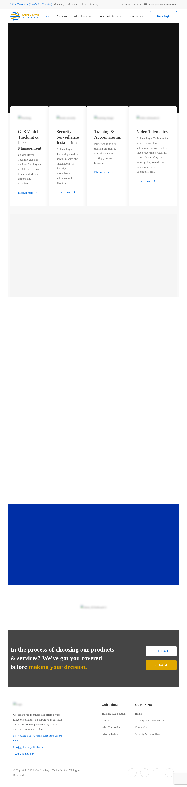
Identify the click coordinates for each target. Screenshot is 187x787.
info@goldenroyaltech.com (28, 747)
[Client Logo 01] (94, 607)
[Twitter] (132, 772)
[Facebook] (144, 772)
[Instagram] (157, 772)
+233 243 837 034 (136, 542)
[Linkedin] (169, 772)
